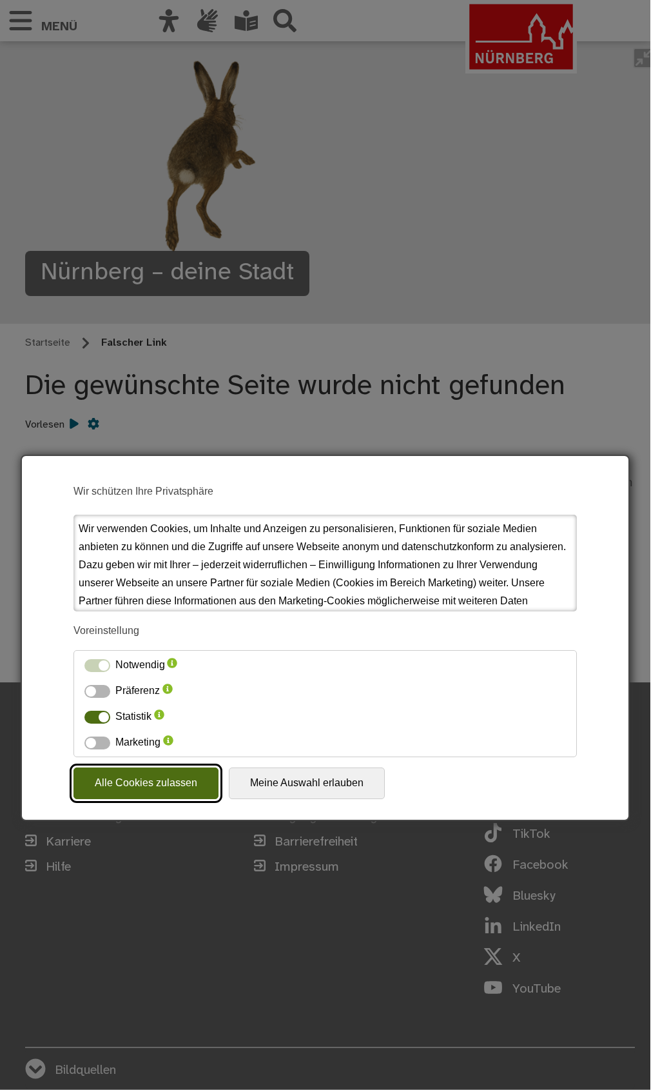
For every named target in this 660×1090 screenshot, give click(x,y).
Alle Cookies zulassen (146, 782)
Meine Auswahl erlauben (307, 782)
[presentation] (172, 665)
